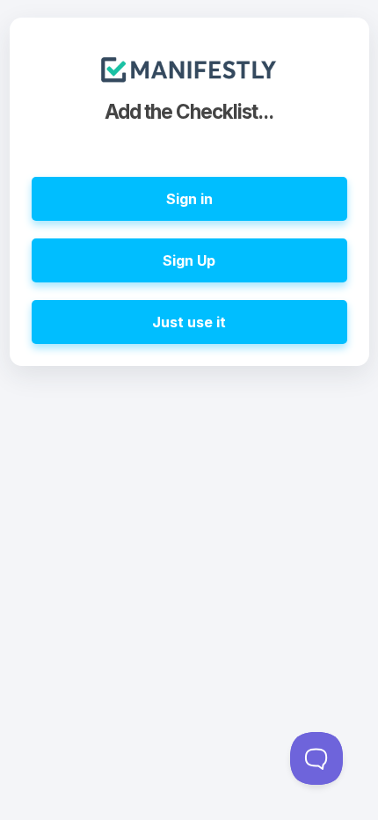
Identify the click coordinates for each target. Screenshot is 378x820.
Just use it (189, 322)
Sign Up (189, 260)
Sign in (189, 199)
